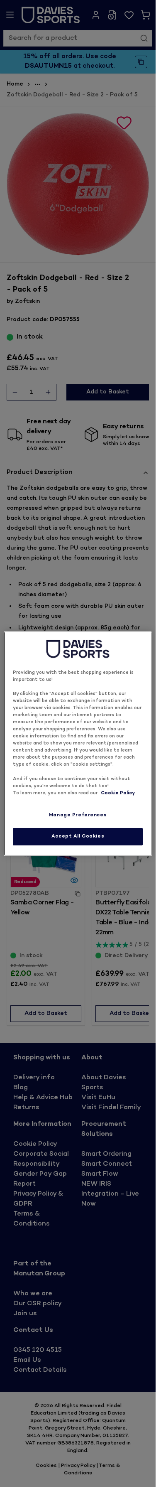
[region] (77, 743)
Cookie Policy (118, 793)
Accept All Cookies (77, 836)
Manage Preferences (78, 815)
